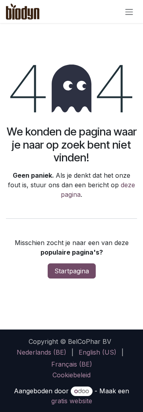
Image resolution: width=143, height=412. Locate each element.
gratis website (71, 401)
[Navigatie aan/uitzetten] (129, 11)
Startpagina (71, 271)
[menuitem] (41, 352)
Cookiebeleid (71, 375)
